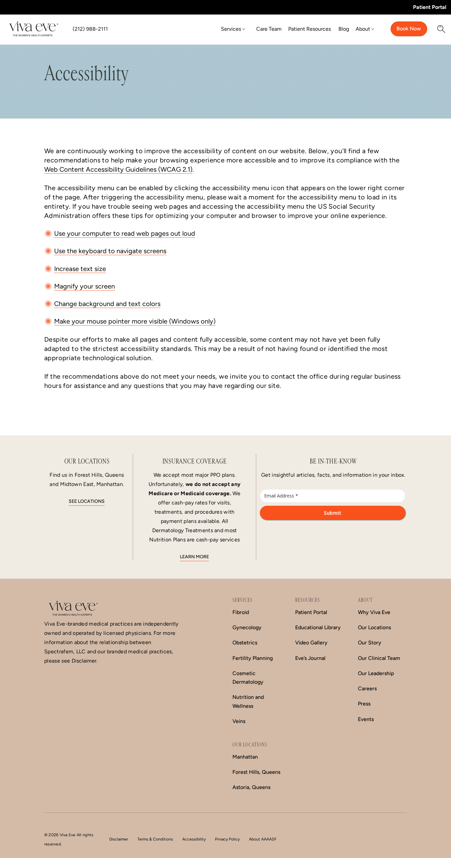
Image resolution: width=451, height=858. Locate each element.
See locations (87, 501)
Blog (343, 29)
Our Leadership (376, 673)
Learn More (194, 557)
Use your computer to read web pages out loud (124, 233)
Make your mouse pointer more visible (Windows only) (135, 321)
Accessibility (194, 839)
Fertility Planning (252, 658)
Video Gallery (311, 642)
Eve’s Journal (310, 658)
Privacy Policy (227, 839)
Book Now (409, 28)
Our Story (369, 642)
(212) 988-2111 (90, 29)
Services (231, 29)
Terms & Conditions (155, 839)
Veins (238, 721)
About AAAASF (263, 839)
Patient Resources (309, 29)
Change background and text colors (107, 304)
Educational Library (318, 627)
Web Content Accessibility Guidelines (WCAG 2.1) (118, 169)
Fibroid (240, 612)
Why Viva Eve (374, 612)
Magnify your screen (84, 286)
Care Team (269, 29)
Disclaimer (118, 839)
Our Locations (374, 627)
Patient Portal (429, 7)
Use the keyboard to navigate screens (110, 251)
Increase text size (80, 269)
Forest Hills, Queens (256, 772)
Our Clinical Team (379, 658)
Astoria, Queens (251, 787)
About (363, 29)
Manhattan (245, 757)
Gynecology (246, 627)
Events (366, 719)
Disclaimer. (84, 661)
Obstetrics (244, 642)
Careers (367, 688)
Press (364, 704)
